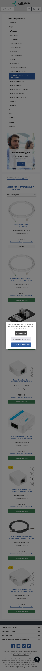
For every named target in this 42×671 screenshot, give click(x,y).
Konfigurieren (21, 333)
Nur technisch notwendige (21, 339)
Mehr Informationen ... (21, 328)
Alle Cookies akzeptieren (21, 345)
